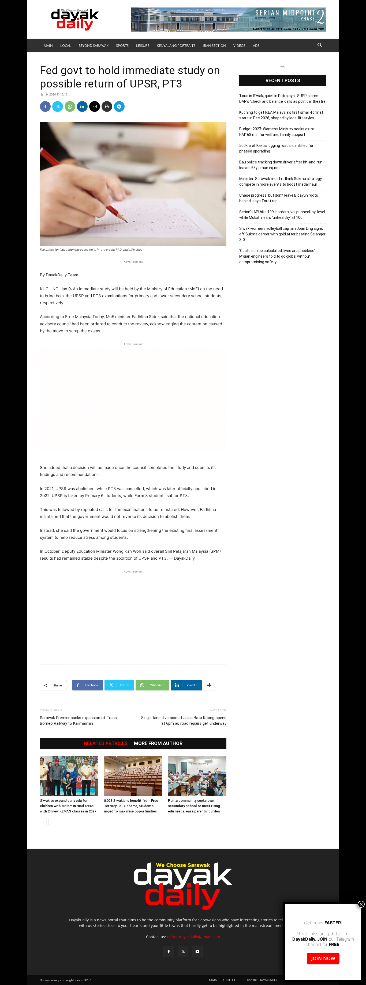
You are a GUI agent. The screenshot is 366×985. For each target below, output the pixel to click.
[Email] (94, 106)
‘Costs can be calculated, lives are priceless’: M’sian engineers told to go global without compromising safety (277, 256)
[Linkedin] (82, 106)
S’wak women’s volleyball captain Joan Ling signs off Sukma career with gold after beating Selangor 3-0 (282, 234)
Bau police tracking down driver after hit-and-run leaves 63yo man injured (280, 165)
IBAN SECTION (214, 45)
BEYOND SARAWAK (94, 45)
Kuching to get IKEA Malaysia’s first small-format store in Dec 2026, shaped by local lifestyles (281, 115)
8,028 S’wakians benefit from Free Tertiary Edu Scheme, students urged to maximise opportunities (131, 806)
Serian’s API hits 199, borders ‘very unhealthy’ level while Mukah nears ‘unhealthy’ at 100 (282, 215)
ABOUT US (230, 980)
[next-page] (51, 822)
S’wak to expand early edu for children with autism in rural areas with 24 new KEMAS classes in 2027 (68, 806)
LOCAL (65, 45)
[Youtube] (197, 951)
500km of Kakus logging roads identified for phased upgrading (276, 148)
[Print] (107, 106)
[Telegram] (119, 106)
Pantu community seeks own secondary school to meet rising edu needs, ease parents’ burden (194, 806)
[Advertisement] (133, 614)
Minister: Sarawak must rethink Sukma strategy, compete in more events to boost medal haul (280, 181)
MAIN (48, 45)
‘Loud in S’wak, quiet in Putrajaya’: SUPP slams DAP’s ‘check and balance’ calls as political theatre (282, 99)
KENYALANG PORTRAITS (176, 45)
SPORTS (122, 45)
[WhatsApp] (70, 106)
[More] (209, 685)
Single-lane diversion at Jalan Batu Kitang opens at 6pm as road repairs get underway (183, 720)
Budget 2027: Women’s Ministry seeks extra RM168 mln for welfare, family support (276, 132)
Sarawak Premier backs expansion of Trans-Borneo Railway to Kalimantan (79, 720)
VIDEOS (239, 45)
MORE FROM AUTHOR (158, 743)
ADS (256, 45)
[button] (319, 45)
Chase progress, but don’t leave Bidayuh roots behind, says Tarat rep (278, 198)
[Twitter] (57, 106)
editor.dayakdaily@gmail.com (193, 936)
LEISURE (142, 45)
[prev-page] (43, 822)
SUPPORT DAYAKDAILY (261, 980)
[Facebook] (45, 106)
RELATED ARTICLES (106, 743)
